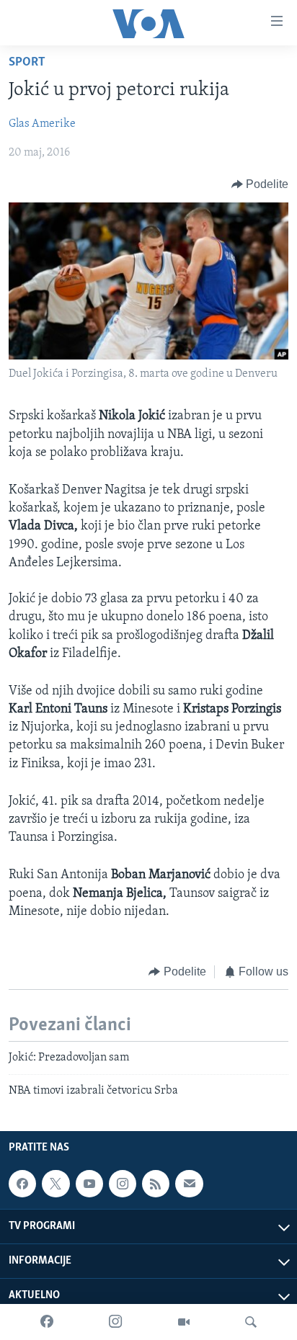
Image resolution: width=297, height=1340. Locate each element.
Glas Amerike (42, 124)
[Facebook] (47, 1322)
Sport (27, 62)
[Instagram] (115, 1322)
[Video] (183, 1322)
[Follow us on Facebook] (22, 1183)
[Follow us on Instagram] (122, 1183)
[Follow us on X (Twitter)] (55, 1183)
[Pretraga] (250, 1322)
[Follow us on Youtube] (89, 1183)
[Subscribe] (189, 1183)
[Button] (260, 184)
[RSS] (155, 1183)
